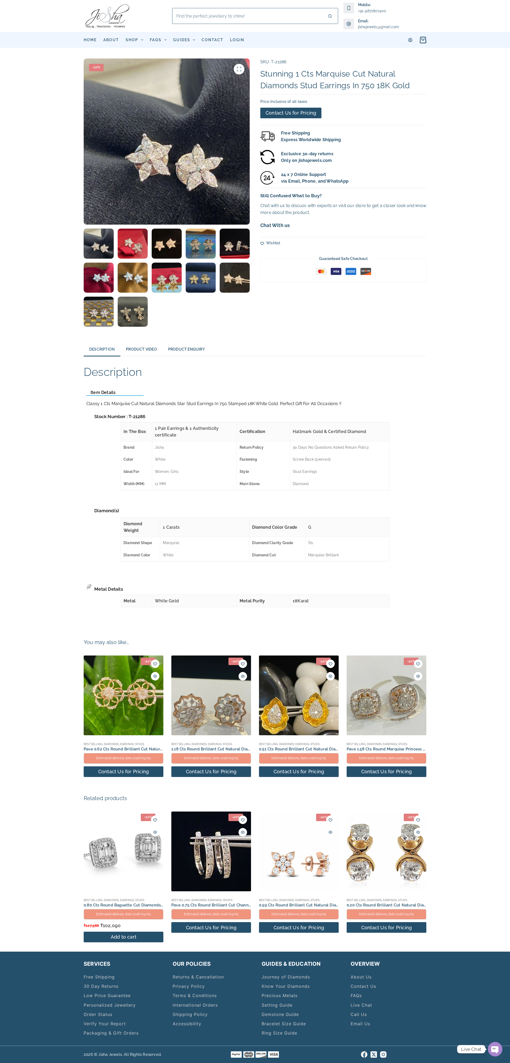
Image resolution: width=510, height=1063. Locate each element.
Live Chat (361, 1005)
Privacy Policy (189, 986)
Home (90, 40)
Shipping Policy (190, 1014)
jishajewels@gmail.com (378, 27)
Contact (212, 40)
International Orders (195, 1005)
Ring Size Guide (279, 1033)
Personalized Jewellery (110, 1005)
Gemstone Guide (280, 1014)
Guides (181, 40)
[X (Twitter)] (374, 1054)
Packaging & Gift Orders (111, 1033)
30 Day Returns (101, 986)
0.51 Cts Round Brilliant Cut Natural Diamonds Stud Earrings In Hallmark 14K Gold (338, 749)
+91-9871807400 (372, 11)
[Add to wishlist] (155, 663)
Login (237, 40)
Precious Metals (280, 995)
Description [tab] (102, 349)
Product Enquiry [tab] (186, 349)
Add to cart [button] (123, 937)
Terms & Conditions (195, 995)
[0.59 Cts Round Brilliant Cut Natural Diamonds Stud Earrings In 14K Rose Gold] (299, 851)
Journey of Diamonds (286, 977)
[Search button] (330, 16)
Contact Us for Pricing (291, 113)
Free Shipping (99, 977)
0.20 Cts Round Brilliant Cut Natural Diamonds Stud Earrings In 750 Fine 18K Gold (426, 905)
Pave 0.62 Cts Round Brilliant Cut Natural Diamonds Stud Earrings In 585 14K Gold (163, 749)
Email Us (360, 1023)
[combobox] (247, 16)
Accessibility (187, 1023)
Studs (139, 744)
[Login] (410, 40)
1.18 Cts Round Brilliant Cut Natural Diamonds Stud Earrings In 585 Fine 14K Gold (250, 749)
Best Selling (93, 744)
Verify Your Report (105, 1023)
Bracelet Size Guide (284, 1023)
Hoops (227, 900)
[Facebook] (364, 1054)
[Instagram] (383, 1054)
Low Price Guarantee (107, 995)
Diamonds (111, 744)
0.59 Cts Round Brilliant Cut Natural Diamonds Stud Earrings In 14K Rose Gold (334, 905)
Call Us (359, 1014)
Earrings (127, 744)
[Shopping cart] (422, 40)
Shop (132, 40)
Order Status (98, 1014)
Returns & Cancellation (198, 977)
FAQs (156, 40)
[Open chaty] (495, 1049)
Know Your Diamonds (286, 986)
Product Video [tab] (141, 349)
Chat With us (275, 225)
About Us (361, 977)
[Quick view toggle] (155, 676)
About (111, 40)
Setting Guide (277, 1005)
